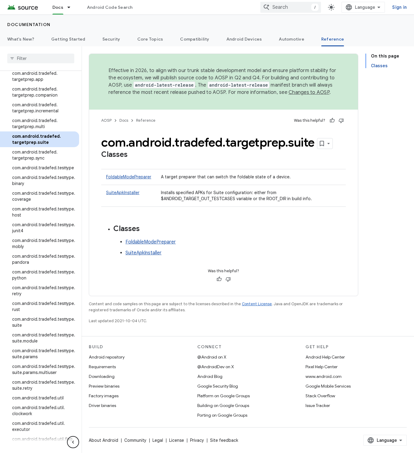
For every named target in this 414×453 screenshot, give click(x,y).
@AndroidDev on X (215, 366)
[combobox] (290, 7)
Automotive (291, 39)
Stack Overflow (320, 395)
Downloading (102, 376)
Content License (257, 303)
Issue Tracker (317, 405)
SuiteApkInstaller (122, 192)
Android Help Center (325, 357)
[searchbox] (40, 58)
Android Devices (244, 39)
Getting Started (68, 39)
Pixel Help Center (321, 366)
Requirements (102, 366)
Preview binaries (104, 386)
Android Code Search (110, 7)
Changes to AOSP (309, 92)
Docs (57, 7)
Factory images (104, 395)
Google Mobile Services (328, 386)
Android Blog (209, 376)
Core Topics (150, 39)
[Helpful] (332, 120)
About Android (103, 440)
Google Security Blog (217, 386)
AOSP (106, 120)
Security (111, 39)
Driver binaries (102, 405)
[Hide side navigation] (73, 442)
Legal (157, 440)
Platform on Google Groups (223, 395)
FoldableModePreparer (128, 177)
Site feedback (224, 440)
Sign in (399, 7)
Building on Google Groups (223, 405)
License (176, 440)
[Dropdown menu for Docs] (71, 7)
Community (135, 440)
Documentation (29, 24)
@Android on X (211, 357)
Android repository (107, 357)
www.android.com (323, 376)
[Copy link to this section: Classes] (134, 155)
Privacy (197, 440)
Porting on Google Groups (222, 415)
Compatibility (194, 39)
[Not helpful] (341, 120)
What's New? (20, 39)
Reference (332, 39)
